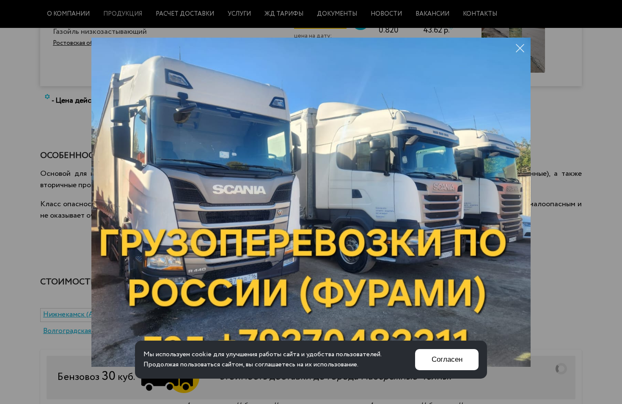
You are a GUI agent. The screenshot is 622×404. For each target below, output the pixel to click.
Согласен (447, 359)
